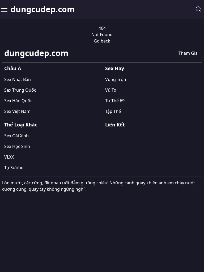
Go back (102, 41)
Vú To (110, 90)
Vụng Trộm (116, 79)
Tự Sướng (14, 168)
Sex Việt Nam (17, 111)
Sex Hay (114, 68)
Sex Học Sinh (17, 146)
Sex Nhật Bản (17, 79)
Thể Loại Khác (20, 124)
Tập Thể (113, 111)
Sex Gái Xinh (16, 136)
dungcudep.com (43, 9)
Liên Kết (115, 124)
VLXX (9, 157)
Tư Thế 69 (115, 101)
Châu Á (12, 68)
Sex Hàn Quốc (18, 101)
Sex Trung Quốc (20, 90)
